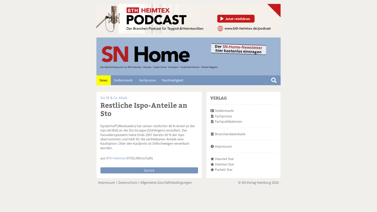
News (104, 80)
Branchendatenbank (230, 134)
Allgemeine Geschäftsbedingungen (166, 182)
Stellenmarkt (123, 80)
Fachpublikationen (228, 121)
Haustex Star (224, 159)
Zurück (149, 170)
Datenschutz (127, 182)
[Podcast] (188, 32)
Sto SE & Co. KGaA (113, 98)
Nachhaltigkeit (172, 80)
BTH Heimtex (116, 158)
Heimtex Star (224, 164)
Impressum (223, 146)
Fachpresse (147, 80)
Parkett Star (224, 169)
